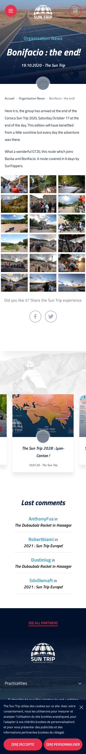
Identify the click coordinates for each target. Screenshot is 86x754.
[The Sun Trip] (43, 17)
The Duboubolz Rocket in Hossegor (43, 525)
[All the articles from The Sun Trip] (43, 83)
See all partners (43, 623)
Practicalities (16, 683)
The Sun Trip (55, 65)
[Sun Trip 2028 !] (75, 11)
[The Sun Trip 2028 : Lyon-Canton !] (43, 415)
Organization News (43, 38)
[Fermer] (81, 707)
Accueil (9, 98)
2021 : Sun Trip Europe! (43, 546)
